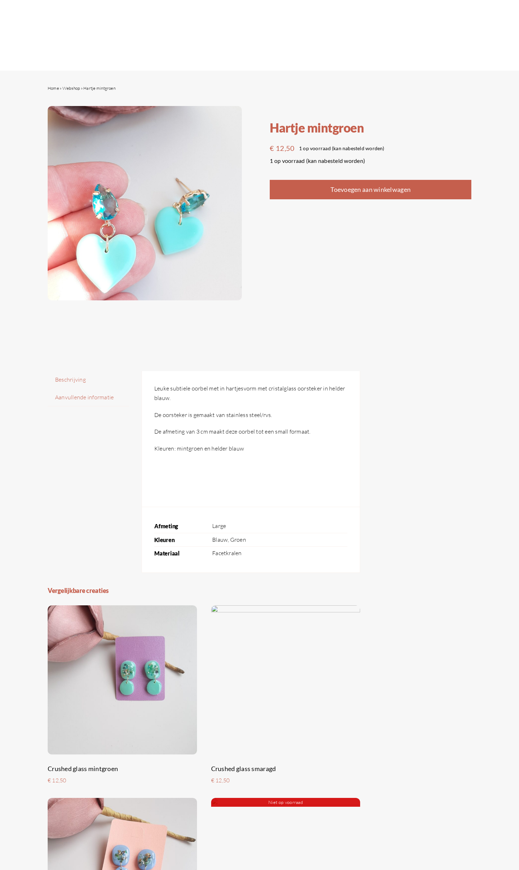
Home (53, 88)
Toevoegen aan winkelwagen (370, 189)
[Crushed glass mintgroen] (122, 609)
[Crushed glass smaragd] (285, 609)
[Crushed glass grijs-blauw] (122, 802)
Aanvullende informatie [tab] (84, 397)
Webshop (71, 88)
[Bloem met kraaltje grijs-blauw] (285, 802)
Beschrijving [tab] (70, 379)
